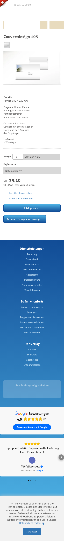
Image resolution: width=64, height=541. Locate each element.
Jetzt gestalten (32, 208)
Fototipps (32, 312)
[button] (2, 457)
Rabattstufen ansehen (20, 193)
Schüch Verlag (22, 14)
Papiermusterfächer (32, 285)
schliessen (32, 531)
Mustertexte (32, 274)
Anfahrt (32, 349)
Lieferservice (32, 264)
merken (5, 91)
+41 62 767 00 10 (21, 4)
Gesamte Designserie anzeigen (24, 219)
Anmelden (49, 5)
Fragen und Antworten (32, 317)
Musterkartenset (32, 269)
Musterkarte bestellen (32, 327)
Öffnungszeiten (32, 364)
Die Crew (32, 354)
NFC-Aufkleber (32, 332)
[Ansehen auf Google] (32, 460)
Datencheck (32, 259)
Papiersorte (9, 164)
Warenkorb (57, 5)
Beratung (32, 254)
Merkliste (42, 5)
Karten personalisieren (32, 322)
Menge (7, 156)
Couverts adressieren (32, 307)
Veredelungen (32, 290)
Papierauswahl (32, 279)
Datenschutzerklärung (31, 523)
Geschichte (32, 359)
